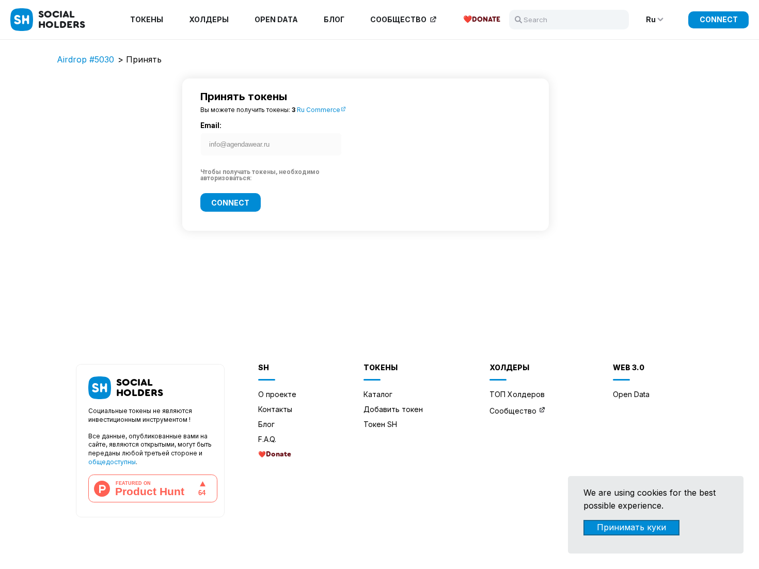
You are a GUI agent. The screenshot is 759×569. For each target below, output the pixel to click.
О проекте (277, 394)
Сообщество (398, 19)
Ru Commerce (318, 110)
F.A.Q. (267, 439)
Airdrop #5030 (85, 59)
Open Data (276, 19)
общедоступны (112, 462)
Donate (486, 19)
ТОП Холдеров (517, 394)
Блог (334, 19)
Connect (719, 19)
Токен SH (380, 424)
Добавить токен (393, 409)
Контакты (275, 409)
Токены (146, 19)
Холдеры (209, 19)
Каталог (377, 394)
